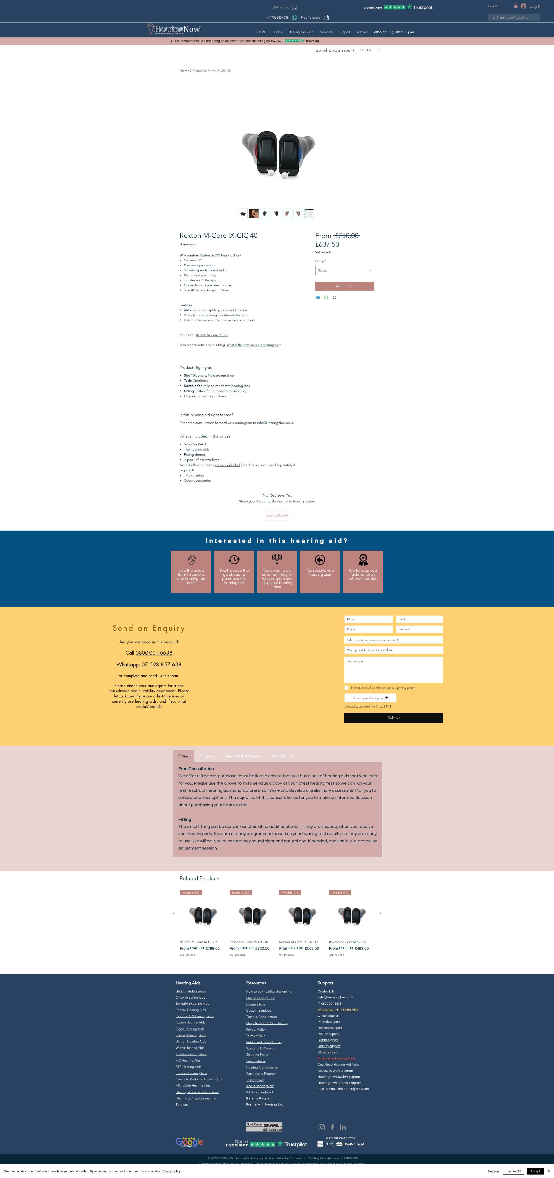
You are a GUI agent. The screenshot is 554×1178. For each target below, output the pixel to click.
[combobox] (344, 270)
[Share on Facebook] (318, 297)
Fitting (320, 261)
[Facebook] (332, 1127)
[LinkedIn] (343, 1127)
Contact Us (326, 991)
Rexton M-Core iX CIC (212, 335)
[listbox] (370, 50)
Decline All (513, 1171)
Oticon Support (329, 1015)
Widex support (328, 1052)
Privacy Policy (171, 1171)
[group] (277, 926)
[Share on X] (334, 297)
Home (184, 71)
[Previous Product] (173, 912)
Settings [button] (493, 1171)
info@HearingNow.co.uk (335, 997)
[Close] (548, 1171)
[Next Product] (380, 912)
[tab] (183, 756)
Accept (535, 1171)
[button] (516, 5)
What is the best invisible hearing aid (253, 345)
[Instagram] (321, 1127)
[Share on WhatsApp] (326, 297)
